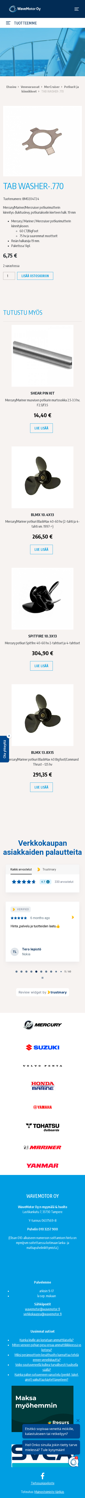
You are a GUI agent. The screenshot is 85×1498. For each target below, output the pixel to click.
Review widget (30, 992)
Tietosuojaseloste (42, 1483)
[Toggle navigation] (77, 9)
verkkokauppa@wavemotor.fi (43, 1314)
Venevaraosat (30, 87)
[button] (4, 749)
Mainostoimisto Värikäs (49, 1492)
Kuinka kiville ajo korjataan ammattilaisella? (47, 1340)
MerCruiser (52, 87)
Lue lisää (41, 428)
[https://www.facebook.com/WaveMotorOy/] (42, 1476)
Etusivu (11, 87)
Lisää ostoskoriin (35, 276)
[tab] (16, 971)
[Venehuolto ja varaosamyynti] (25, 9)
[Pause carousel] (42, 978)
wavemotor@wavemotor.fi (42, 1309)
